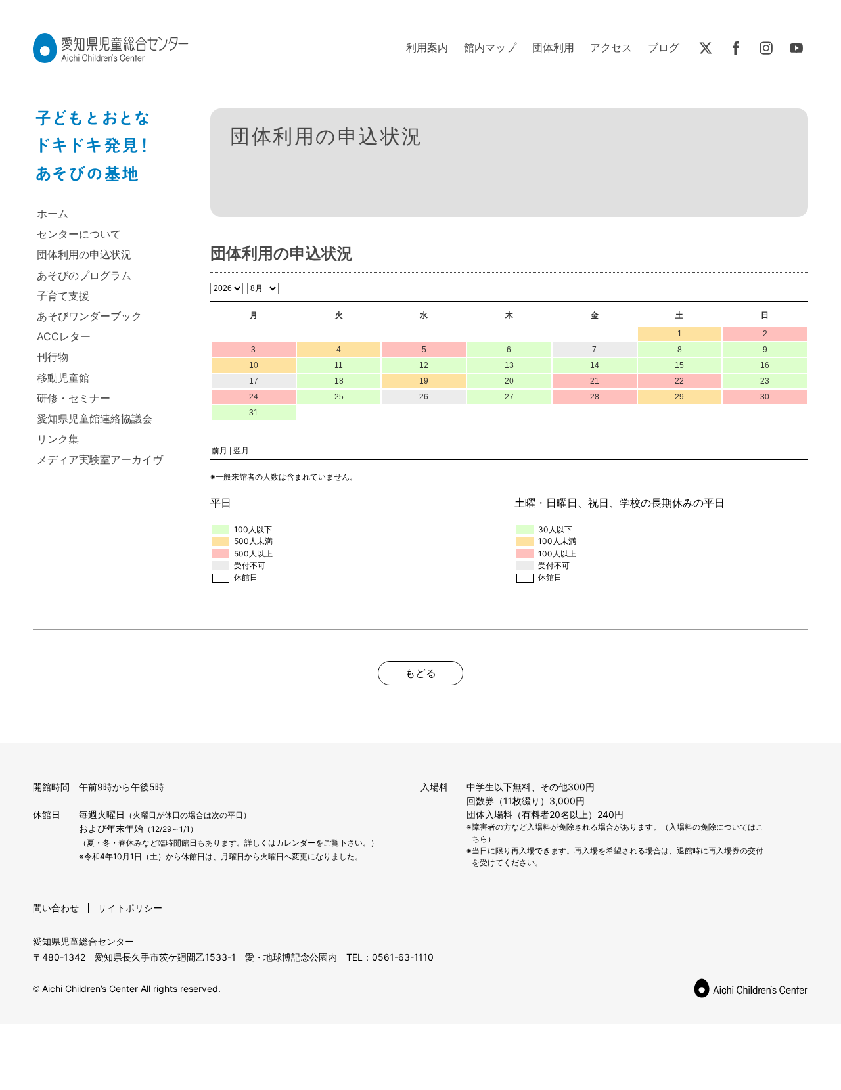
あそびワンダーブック (89, 316)
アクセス (611, 47)
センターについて (79, 233)
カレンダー (295, 843)
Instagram (766, 48)
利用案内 (427, 47)
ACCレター (64, 336)
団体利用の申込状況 (84, 254)
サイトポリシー (130, 907)
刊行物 (52, 356)
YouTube (796, 48)
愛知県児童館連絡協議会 (94, 418)
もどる (420, 672)
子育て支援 (63, 295)
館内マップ (490, 47)
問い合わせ (56, 907)
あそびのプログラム (84, 275)
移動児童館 (63, 377)
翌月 (241, 450)
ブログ (663, 47)
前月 (219, 450)
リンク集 (58, 438)
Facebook (736, 48)
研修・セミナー (73, 398)
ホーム (52, 213)
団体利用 (553, 47)
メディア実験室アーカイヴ (100, 459)
